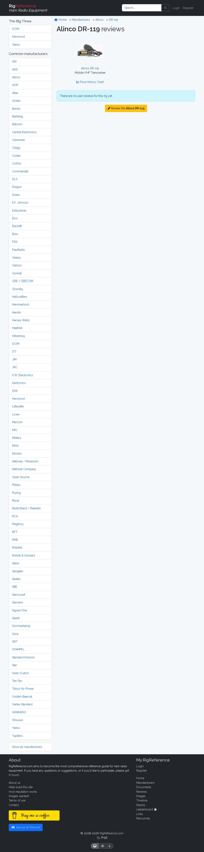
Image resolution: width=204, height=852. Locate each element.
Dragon (17, 186)
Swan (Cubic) (20, 673)
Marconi (17, 422)
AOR (15, 85)
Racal (15, 500)
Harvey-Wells (20, 320)
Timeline (141, 800)
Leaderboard (145, 809)
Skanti (16, 618)
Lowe (15, 414)
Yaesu (16, 44)
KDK (15, 390)
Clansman (18, 140)
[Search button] (165, 7)
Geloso (17, 265)
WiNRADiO (19, 712)
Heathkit (17, 328)
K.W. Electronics (22, 375)
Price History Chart (91, 82)
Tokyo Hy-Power (23, 688)
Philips (16, 484)
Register (188, 8)
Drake (16, 194)
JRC (14, 367)
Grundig (17, 289)
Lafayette (18, 406)
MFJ (14, 430)
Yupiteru (17, 735)
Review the (127, 108)
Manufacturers (81, 19)
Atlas (15, 93)
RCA (15, 516)
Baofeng (17, 116)
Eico (15, 218)
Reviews (141, 791)
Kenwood (18, 36)
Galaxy (16, 257)
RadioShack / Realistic (26, 508)
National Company (24, 469)
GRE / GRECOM (22, 281)
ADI (14, 61)
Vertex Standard (22, 704)
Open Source (20, 477)
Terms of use (17, 800)
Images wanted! (19, 796)
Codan (16, 155)
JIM (14, 359)
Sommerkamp (21, 626)
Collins (16, 163)
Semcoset (18, 594)
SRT (14, 641)
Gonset (17, 273)
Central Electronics (24, 132)
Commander (20, 171)
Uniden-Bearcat (22, 696)
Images (141, 796)
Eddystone (19, 210)
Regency (18, 524)
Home (62, 19)
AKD (15, 69)
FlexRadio (18, 249)
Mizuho (17, 453)
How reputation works (23, 791)
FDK (15, 241)
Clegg (16, 147)
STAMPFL (18, 649)
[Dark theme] (109, 846)
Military (16, 437)
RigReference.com (112, 833)
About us (14, 782)
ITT (14, 351)
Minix (15, 445)
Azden (16, 100)
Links (139, 814)
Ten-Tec (17, 680)
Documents (143, 787)
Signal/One (19, 610)
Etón (15, 234)
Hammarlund (20, 304)
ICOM (15, 28)
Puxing (16, 492)
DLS (14, 179)
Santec (16, 579)
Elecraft (17, 226)
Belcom (17, 124)
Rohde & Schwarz (23, 555)
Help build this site (21, 787)
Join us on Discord (27, 827)
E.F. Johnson (20, 202)
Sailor (15, 563)
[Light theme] (102, 846)
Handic (16, 312)
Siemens (17, 602)
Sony (15, 633)
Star (14, 665)
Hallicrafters (19, 296)
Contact (14, 805)
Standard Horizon (23, 657)
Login (176, 8)
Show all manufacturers (27, 747)
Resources (143, 818)
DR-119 (113, 19)
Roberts (17, 547)
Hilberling (18, 336)
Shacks (140, 805)
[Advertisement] (161, 62)
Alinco (16, 77)
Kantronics (19, 383)
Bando (16, 108)
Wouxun (17, 720)
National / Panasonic (25, 461)
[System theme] (95, 846)
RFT (14, 532)
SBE (14, 586)
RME (15, 539)
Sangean (17, 571)
